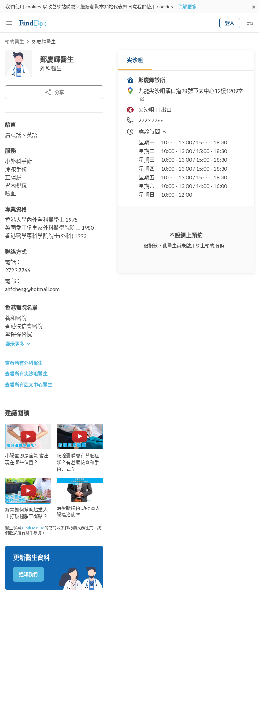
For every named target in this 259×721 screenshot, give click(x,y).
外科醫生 (51, 68)
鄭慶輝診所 (151, 80)
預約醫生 (14, 41)
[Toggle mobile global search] (249, 22)
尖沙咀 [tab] (135, 60)
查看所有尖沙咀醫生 (26, 373)
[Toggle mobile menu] (9, 22)
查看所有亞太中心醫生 (28, 384)
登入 (229, 23)
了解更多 (187, 6)
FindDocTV (33, 527)
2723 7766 (17, 270)
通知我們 (28, 574)
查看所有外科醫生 (24, 363)
